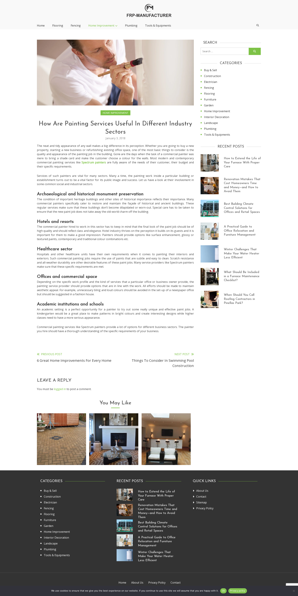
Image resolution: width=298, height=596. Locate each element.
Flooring (57, 25)
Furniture (210, 99)
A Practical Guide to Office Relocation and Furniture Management (240, 230)
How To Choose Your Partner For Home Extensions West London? (166, 451)
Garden (208, 105)
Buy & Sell (210, 70)
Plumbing (131, 25)
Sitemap (201, 502)
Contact (201, 496)
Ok (223, 590)
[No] (293, 591)
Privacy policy (237, 590)
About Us (202, 491)
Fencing (76, 25)
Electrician (210, 82)
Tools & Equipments (158, 25)
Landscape (211, 123)
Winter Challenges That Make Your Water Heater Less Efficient (241, 253)
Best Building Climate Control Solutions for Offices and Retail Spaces (242, 208)
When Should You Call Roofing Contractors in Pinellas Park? (239, 299)
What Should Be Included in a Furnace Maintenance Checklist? (242, 276)
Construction (212, 76)
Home (41, 25)
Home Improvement (101, 25)
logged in (60, 389)
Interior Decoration (216, 117)
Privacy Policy (204, 508)
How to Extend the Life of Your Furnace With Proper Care (242, 162)
